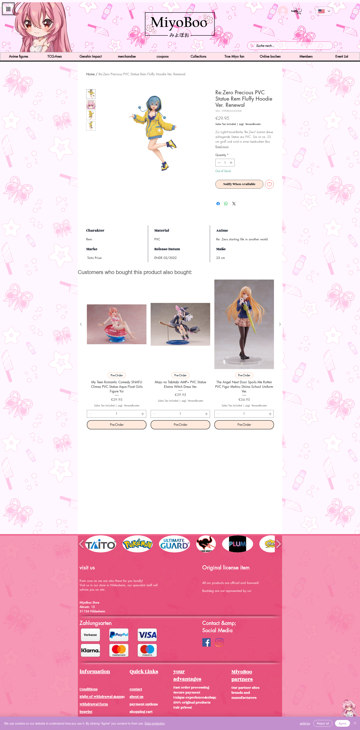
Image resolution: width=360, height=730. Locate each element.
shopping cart (141, 711)
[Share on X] (233, 203)
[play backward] (81, 544)
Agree (342, 723)
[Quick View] (116, 324)
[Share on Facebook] (218, 203)
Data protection (155, 723)
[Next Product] (280, 324)
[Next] (332, 27)
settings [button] (305, 723)
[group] (180, 354)
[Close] (355, 723)
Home (90, 74)
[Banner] (180, 45)
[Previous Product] (80, 324)
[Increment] (231, 162)
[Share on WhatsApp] (226, 203)
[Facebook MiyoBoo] (206, 642)
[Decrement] (218, 162)
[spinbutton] (225, 162)
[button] (8, 8)
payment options (144, 704)
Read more (222, 146)
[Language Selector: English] (324, 11)
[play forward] (278, 544)
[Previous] (28, 27)
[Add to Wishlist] (269, 184)
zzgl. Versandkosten (250, 124)
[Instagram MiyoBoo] (219, 642)
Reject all (323, 723)
